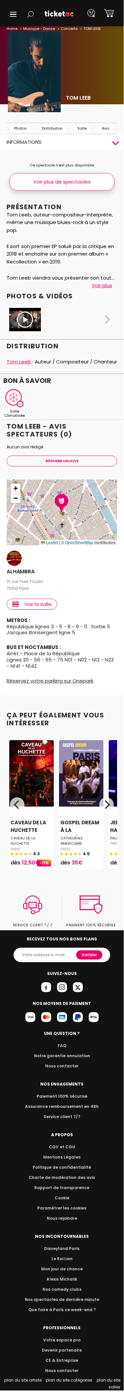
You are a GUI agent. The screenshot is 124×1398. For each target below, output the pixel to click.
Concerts (69, 28)
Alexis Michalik (61, 1279)
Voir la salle (37, 604)
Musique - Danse (39, 28)
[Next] (106, 804)
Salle (82, 128)
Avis (105, 128)
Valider (89, 955)
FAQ (62, 1045)
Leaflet (51, 542)
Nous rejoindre (62, 1218)
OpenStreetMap (79, 542)
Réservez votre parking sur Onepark (50, 680)
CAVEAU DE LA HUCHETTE (28, 826)
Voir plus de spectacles (62, 181)
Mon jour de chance (62, 1269)
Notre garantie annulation (62, 1056)
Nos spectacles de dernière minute (62, 1299)
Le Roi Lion (62, 1258)
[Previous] (17, 804)
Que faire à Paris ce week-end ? (62, 1309)
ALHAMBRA (21, 571)
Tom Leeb (19, 361)
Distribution (52, 128)
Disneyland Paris (61, 1248)
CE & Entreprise (62, 1360)
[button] (13, 14)
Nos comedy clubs (62, 1289)
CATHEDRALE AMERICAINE (71, 841)
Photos (20, 128)
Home (12, 28)
